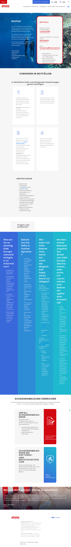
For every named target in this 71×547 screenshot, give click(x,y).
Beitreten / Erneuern (41, 2)
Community (43, 6)
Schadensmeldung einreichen (18, 56)
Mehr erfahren (9, 504)
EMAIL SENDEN (48, 475)
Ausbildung (51, 6)
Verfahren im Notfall (15, 51)
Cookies (36, 542)
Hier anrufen (44, 40)
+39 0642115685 (45, 31)
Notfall (3, 2)
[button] (68, 2)
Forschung (26, 6)
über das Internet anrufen (44, 326)
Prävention (35, 6)
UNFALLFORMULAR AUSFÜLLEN (51, 436)
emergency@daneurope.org (50, 48)
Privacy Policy (30, 542)
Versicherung (60, 6)
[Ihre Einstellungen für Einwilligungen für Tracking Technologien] (69, 410)
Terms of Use (23, 542)
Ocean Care (23, 544)
